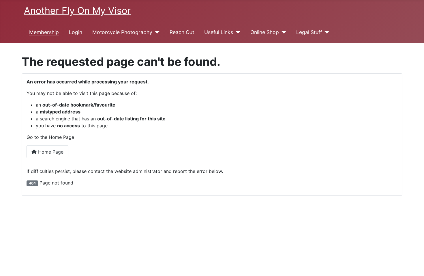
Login (75, 32)
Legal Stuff (309, 32)
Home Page (50, 152)
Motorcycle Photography (122, 32)
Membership (44, 32)
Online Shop (264, 32)
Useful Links (218, 32)
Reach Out (182, 32)
